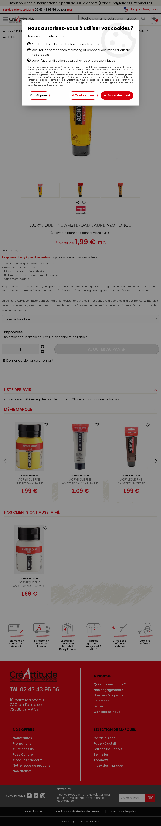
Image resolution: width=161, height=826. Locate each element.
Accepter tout (118, 95)
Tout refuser (84, 95)
